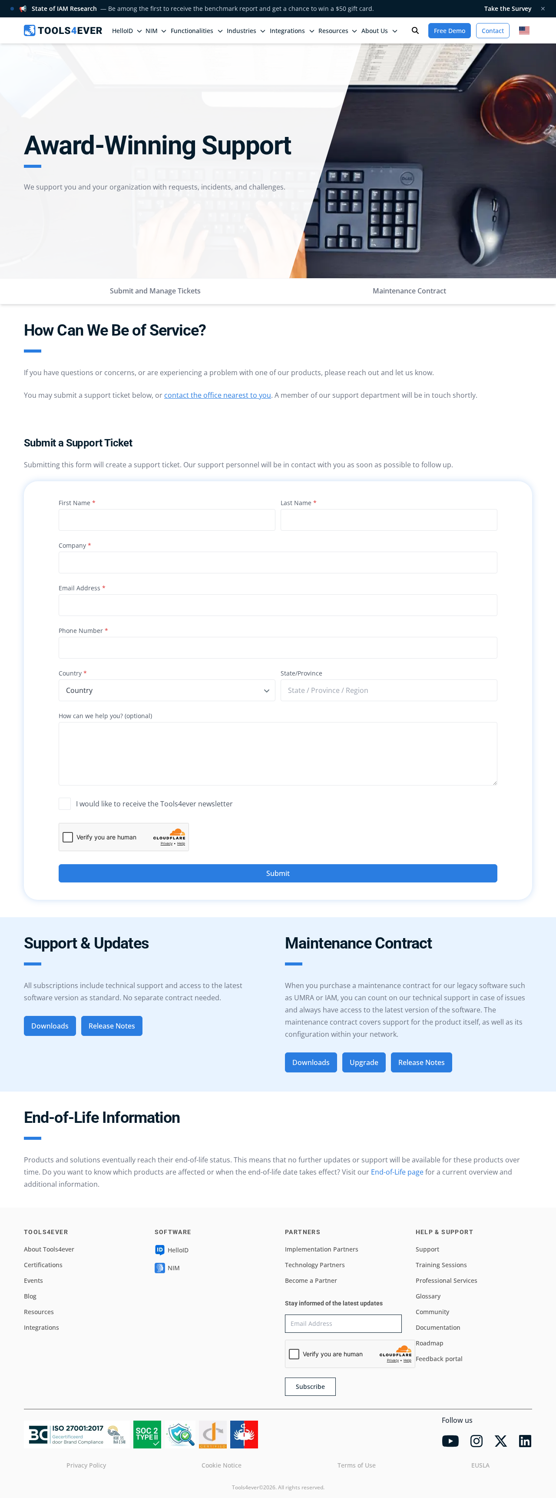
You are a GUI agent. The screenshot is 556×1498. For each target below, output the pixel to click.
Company (75, 545)
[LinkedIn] (525, 1441)
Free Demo (449, 31)
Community (432, 1312)
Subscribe (310, 1386)
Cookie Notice (222, 1465)
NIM (152, 31)
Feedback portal (439, 1359)
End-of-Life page (397, 1172)
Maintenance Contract (409, 291)
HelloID (178, 1250)
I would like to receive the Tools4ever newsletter (154, 804)
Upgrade (364, 1062)
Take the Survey (508, 8)
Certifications (43, 1265)
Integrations (41, 1327)
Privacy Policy (86, 1465)
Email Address (82, 588)
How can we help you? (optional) (105, 716)
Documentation (438, 1327)
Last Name (299, 503)
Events (33, 1280)
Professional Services (446, 1280)
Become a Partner (311, 1280)
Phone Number (83, 630)
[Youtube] (450, 1441)
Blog (30, 1296)
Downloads (50, 1026)
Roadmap (429, 1343)
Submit (278, 873)
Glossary (428, 1296)
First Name (77, 503)
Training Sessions (441, 1265)
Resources (39, 1312)
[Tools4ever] (63, 30)
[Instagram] (476, 1441)
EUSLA (480, 1465)
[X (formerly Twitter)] (501, 1441)
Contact (493, 31)
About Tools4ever (49, 1249)
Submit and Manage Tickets (155, 291)
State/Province (301, 673)
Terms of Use (357, 1465)
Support (427, 1249)
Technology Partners (315, 1265)
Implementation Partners (321, 1249)
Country (73, 673)
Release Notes (112, 1026)
